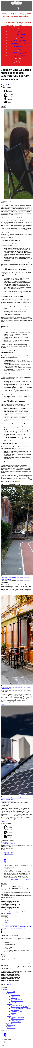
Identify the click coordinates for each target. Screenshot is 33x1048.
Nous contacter (18, 62)
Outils (18, 50)
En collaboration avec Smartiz (9, 926)
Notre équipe (18, 58)
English (18, 1)
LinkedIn (9, 99)
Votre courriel (7, 948)
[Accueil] (15, 1)
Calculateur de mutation (20, 53)
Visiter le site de (10, 925)
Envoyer (3, 955)
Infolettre (6, 942)
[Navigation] (13, 1)
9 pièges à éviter (20, 44)
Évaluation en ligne (20, 55)
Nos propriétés (18, 26)
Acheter (18, 38)
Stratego (5, 84)
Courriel (9, 102)
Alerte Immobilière (20, 56)
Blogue (18, 61)
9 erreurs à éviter (19, 29)
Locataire (19, 47)
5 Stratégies (20, 32)
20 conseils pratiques (19, 34)
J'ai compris (4, 916)
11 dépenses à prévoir (20, 46)
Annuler (3, 106)
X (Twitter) (10, 94)
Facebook (9, 91)
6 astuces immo (17, 3)
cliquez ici (9, 913)
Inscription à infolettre (10, 944)
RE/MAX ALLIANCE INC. (8, 843)
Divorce (20, 31)
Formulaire (7, 868)
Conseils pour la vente (20, 35)
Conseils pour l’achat (20, 40)
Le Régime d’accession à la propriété (20, 43)
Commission (20, 37)
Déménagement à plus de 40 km (20, 41)
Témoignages (18, 59)
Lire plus (3, 593)
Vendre (18, 28)
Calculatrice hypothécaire (20, 52)
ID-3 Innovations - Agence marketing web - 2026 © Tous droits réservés (16, 927)
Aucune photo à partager (7, 105)
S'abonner (3, 883)
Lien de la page (8, 870)
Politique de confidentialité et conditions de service (17, 879)
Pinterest (9, 97)
